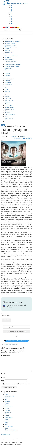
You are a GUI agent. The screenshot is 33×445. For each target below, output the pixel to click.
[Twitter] (11, 5)
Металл (7, 403)
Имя (3, 374)
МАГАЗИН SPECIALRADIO (12, 41)
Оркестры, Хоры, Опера (12, 66)
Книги (6, 419)
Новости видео (9, 59)
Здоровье (7, 96)
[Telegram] (11, 7)
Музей (6, 116)
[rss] (11, 23)
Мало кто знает (9, 79)
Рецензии (7, 104)
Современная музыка (11, 430)
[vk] (11, 9)
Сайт (2, 380)
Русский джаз (8, 426)
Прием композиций (10, 45)
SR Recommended (10, 43)
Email (3, 377)
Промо (7, 70)
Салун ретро (8, 105)
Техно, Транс (8, 407)
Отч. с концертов (10, 114)
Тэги (6, 120)
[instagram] (11, 20)
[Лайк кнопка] (2, 140)
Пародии (7, 91)
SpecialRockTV (9, 52)
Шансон (7, 398)
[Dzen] (11, 11)
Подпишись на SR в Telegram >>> (17, 341)
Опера (7, 408)
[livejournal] (11, 14)
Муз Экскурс (8, 84)
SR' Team (15, 136)
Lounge (7, 421)
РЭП (6, 424)
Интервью (8, 57)
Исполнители (8, 68)
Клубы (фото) (9, 118)
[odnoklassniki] (28, 138)
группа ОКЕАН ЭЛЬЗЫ (10, 344)
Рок (6, 399)
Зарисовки (8, 102)
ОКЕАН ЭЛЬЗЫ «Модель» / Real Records (16, 306)
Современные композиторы (13, 64)
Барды (7, 415)
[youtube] (11, 18)
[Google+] (25, 138)
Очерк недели (9, 100)
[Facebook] (22, 138)
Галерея (7, 95)
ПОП (6, 423)
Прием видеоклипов (10, 47)
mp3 (6, 88)
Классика (7, 410)
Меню (3, 125)
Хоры (6, 428)
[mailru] (11, 16)
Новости (7, 50)
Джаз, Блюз (8, 412)
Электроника (8, 417)
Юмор (6, 89)
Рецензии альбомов (10, 61)
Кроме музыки (9, 111)
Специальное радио (18, 3)
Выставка (7, 112)
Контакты (7, 75)
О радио (7, 73)
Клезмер (7, 414)
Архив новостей (5, 434)
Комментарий (6, 355)
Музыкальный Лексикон (11, 56)
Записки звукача (9, 107)
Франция (7, 401)
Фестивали (8, 82)
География (8, 80)
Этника (7, 405)
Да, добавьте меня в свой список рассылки (16, 384)
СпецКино (8, 98)
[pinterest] (11, 21)
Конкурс (7, 48)
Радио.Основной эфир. (9, 395)
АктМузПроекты (9, 109)
